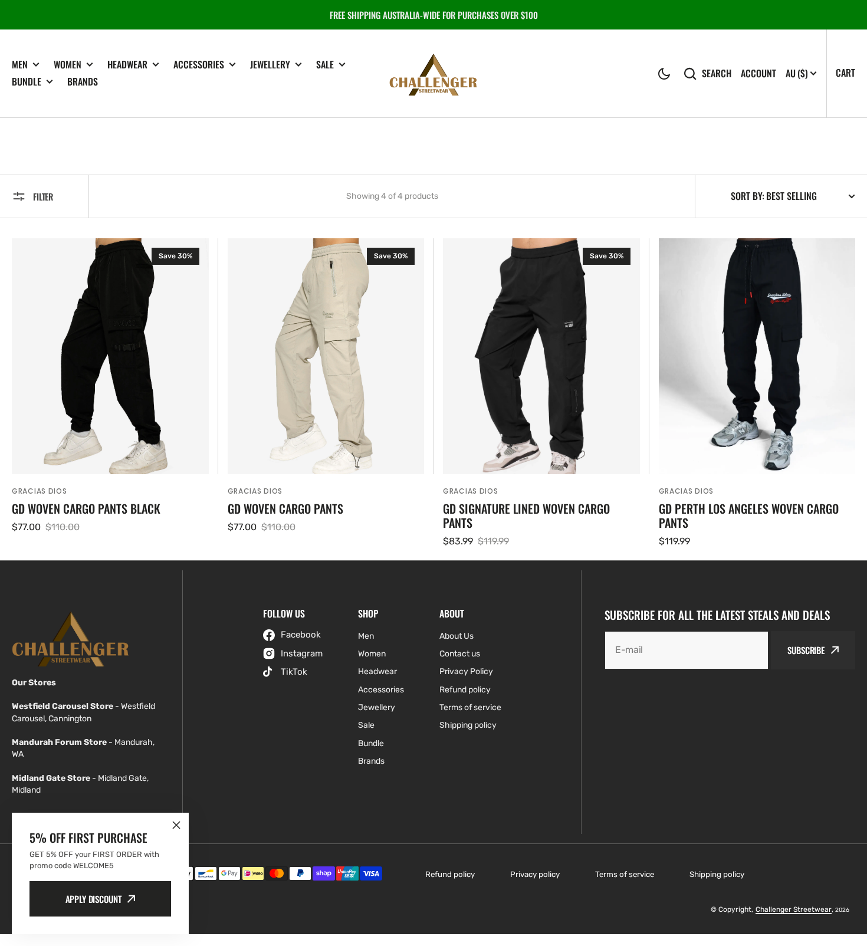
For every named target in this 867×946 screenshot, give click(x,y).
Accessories (198, 64)
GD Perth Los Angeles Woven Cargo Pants (749, 515)
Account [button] (758, 73)
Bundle (26, 81)
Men (20, 64)
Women (67, 64)
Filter (43, 196)
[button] (664, 73)
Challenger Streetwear (794, 909)
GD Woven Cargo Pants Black (86, 508)
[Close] (176, 825)
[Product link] (110, 393)
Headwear (127, 64)
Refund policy (450, 874)
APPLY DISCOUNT (93, 898)
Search (716, 73)
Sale (325, 64)
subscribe (806, 649)
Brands (82, 81)
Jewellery (270, 64)
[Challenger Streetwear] (433, 73)
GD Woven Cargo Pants (285, 508)
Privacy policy (535, 874)
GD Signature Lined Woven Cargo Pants (526, 515)
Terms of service (624, 874)
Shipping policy (716, 874)
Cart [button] (845, 72)
